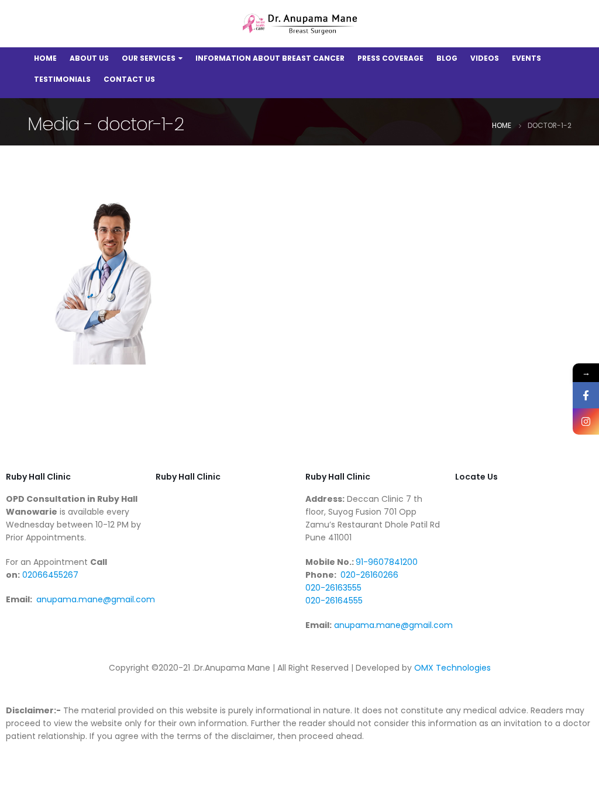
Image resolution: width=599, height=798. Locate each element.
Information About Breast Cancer (270, 58)
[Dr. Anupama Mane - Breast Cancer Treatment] (299, 24)
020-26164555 (334, 600)
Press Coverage (390, 58)
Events (526, 58)
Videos (484, 58)
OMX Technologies (452, 668)
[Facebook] (586, 395)
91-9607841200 (387, 562)
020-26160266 (368, 575)
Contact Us (129, 79)
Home (45, 58)
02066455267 (49, 575)
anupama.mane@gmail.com (95, 599)
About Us (89, 58)
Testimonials (62, 79)
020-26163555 (333, 588)
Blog (446, 58)
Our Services (148, 58)
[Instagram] (586, 421)
